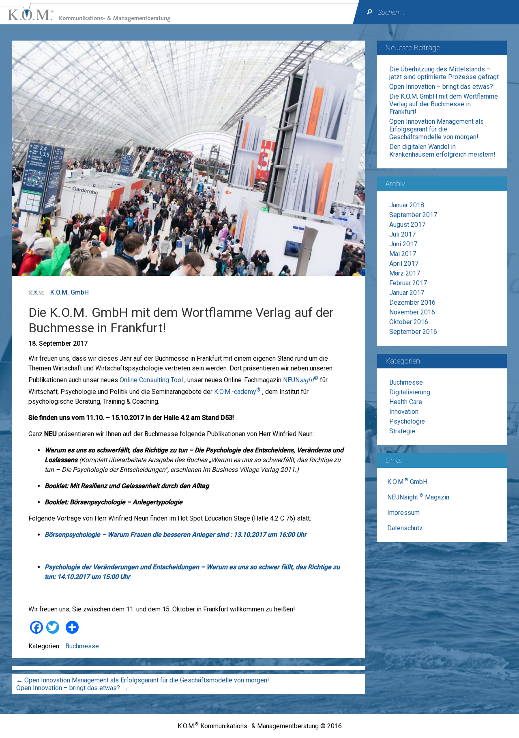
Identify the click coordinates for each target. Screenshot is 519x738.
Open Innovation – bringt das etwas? (72, 688)
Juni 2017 (403, 244)
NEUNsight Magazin (418, 497)
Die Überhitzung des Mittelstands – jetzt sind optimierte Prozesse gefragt (444, 73)
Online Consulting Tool (151, 380)
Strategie (402, 431)
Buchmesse (82, 646)
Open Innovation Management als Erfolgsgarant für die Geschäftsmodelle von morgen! (142, 680)
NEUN (300, 380)
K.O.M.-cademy (237, 392)
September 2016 (413, 332)
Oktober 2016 (408, 322)
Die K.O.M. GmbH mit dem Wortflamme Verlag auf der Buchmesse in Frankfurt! (443, 104)
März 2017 (404, 273)
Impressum (403, 512)
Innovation (403, 411)
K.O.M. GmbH (69, 292)
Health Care (405, 402)
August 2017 (407, 224)
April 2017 (403, 263)
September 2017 (413, 215)
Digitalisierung (409, 392)
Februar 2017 (408, 283)
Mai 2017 (402, 254)
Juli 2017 (402, 234)
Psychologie (407, 421)
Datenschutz (405, 528)
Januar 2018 (406, 205)
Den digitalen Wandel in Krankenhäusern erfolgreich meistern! (442, 150)
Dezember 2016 (412, 302)
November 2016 (412, 312)
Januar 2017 (406, 293)
